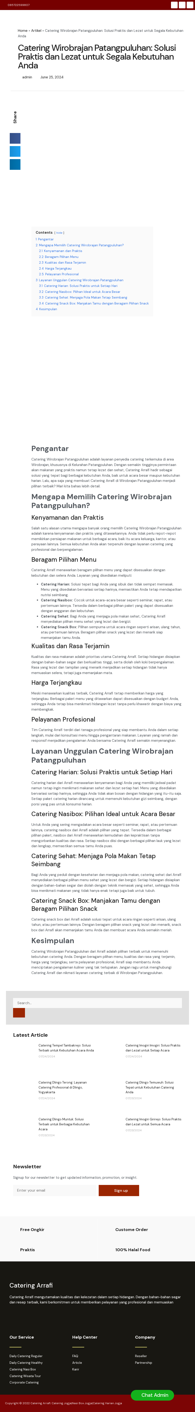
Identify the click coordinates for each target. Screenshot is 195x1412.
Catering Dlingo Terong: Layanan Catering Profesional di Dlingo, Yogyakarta (63, 1087)
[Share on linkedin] (15, 164)
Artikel (36, 30)
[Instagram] (182, 5)
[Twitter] (190, 5)
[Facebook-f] (174, 5)
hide (59, 233)
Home (23, 30)
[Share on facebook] (15, 138)
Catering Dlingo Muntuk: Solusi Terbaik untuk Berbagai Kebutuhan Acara (64, 1124)
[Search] (19, 1012)
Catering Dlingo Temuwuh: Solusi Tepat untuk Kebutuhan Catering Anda (150, 1087)
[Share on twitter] (15, 151)
